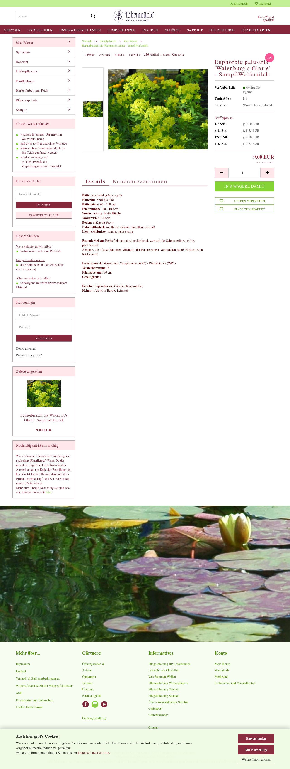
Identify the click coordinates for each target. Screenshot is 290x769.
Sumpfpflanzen (122, 30)
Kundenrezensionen (139, 181)
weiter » (119, 54)
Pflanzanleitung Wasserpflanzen (168, 683)
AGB (19, 693)
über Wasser (24, 42)
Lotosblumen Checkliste (163, 670)
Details (96, 181)
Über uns (88, 689)
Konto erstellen (26, 348)
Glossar (153, 727)
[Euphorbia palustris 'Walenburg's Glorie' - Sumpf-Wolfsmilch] (158, 109)
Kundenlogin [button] (240, 3)
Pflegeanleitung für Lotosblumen (169, 664)
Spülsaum (23, 51)
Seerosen (12, 30)
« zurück (104, 54)
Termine (87, 683)
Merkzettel (264, 3)
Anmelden (44, 338)
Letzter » (135, 54)
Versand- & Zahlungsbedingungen (38, 678)
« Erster (90, 54)
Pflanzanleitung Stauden (163, 689)
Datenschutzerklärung (93, 752)
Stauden (150, 30)
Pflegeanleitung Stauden (163, 695)
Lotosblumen (40, 30)
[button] (221, 173)
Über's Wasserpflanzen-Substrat (168, 702)
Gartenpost (89, 676)
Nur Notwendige (256, 749)
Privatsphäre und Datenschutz (35, 700)
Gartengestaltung (94, 718)
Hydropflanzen (26, 71)
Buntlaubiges (25, 81)
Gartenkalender (158, 714)
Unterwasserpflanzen (80, 30)
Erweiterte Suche (44, 215)
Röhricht (22, 61)
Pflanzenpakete (26, 100)
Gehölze (172, 30)
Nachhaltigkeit (91, 695)
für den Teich (222, 30)
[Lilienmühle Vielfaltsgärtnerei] (134, 16)
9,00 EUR (43, 429)
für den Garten (256, 30)
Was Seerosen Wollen (162, 676)
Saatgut (195, 30)
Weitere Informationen (256, 759)
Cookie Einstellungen (29, 707)
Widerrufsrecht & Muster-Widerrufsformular (44, 685)
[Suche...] (93, 16)
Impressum (23, 664)
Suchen (44, 205)
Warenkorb (222, 670)
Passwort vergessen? (29, 355)
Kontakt (21, 671)
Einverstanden (256, 738)
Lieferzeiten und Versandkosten (235, 683)
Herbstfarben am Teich (32, 90)
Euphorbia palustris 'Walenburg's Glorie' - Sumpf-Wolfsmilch (43, 418)
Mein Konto (222, 664)
